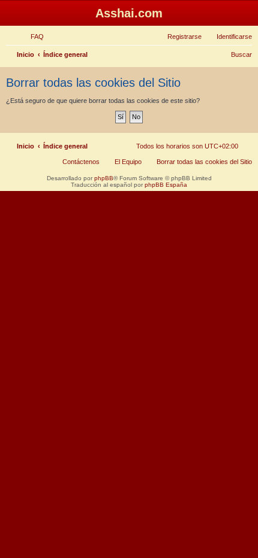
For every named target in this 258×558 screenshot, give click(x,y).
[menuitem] (32, 36)
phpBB (103, 178)
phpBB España (166, 184)
